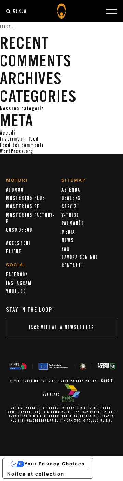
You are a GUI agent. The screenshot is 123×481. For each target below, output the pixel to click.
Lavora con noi (79, 257)
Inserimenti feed (19, 139)
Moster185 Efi (23, 207)
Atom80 (15, 190)
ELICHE (14, 252)
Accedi (7, 133)
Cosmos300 (19, 230)
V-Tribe (70, 215)
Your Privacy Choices (54, 463)
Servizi (70, 207)
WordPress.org (16, 151)
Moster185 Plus (25, 198)
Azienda (71, 190)
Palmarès (73, 223)
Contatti (72, 266)
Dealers (71, 198)
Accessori (18, 243)
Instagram (19, 283)
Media (68, 232)
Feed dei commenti (22, 145)
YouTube (16, 291)
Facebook (17, 275)
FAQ (66, 249)
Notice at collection (35, 474)
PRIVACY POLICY (83, 381)
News (68, 240)
